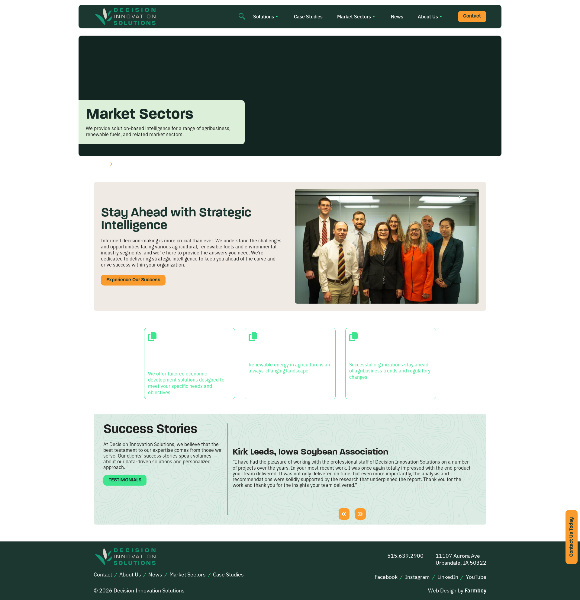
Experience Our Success (133, 280)
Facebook (386, 576)
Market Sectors (354, 16)
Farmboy (475, 590)
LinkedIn (447, 576)
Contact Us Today (571, 537)
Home (100, 164)
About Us (428, 16)
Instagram (417, 576)
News (397, 16)
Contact (472, 16)
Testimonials (125, 480)
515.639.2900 (405, 555)
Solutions (263, 16)
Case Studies (308, 16)
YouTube (476, 576)
